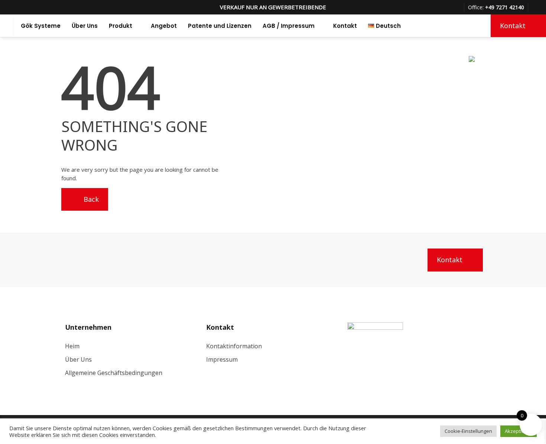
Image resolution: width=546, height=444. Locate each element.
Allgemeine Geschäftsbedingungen (113, 373)
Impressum (222, 359)
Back (90, 199)
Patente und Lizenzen (219, 26)
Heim (72, 346)
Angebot (164, 26)
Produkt (120, 26)
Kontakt (345, 26)
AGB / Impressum (289, 26)
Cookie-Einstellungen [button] (468, 431)
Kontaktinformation (234, 346)
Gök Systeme (41, 26)
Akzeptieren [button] (518, 431)
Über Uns (85, 26)
